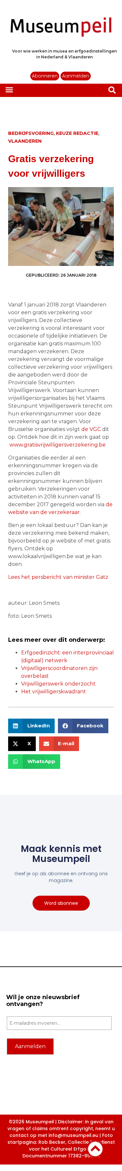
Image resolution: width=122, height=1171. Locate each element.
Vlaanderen (25, 141)
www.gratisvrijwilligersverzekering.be (57, 445)
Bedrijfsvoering (31, 133)
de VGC (91, 429)
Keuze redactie (77, 133)
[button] (9, 90)
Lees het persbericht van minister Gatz (58, 577)
